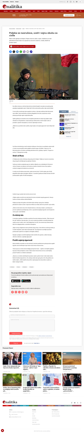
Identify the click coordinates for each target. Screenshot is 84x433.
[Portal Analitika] (12, 6)
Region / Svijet (44, 11)
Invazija (12, 267)
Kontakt (33, 416)
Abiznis (29, 11)
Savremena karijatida (77, 405)
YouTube (76, 1)
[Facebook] (10, 51)
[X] (19, 292)
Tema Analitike (6, 1)
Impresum (34, 411)
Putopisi (16, 1)
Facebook (67, 1)
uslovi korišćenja (49, 335)
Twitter (73, 1)
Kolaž (38, 11)
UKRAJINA (25, 267)
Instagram (71, 2)
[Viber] (24, 51)
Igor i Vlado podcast (55, 411)
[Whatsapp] (21, 51)
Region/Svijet (18, 28)
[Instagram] (16, 292)
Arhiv (33, 413)
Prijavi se (16, 343)
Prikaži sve (68, 136)
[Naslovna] (2, 430)
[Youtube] (23, 292)
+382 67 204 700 (14, 414)
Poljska (31, 267)
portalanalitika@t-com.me (16, 416)
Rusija (18, 267)
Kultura (51, 11)
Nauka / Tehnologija (68, 405)
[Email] (27, 51)
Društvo (16, 11)
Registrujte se (36, 343)
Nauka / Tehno (63, 11)
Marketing (34, 418)
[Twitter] (14, 51)
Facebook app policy (36, 424)
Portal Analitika (12, 28)
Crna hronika (23, 11)
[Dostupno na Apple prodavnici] (15, 281)
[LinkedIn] (26, 292)
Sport (34, 11)
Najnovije (6, 11)
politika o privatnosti (42, 335)
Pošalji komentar (16, 333)
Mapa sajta (34, 422)
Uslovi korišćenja (35, 420)
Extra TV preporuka (55, 413)
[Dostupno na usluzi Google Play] (26, 281)
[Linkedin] (17, 51)
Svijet (23, 28)
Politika (11, 11)
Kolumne (12, 1)
